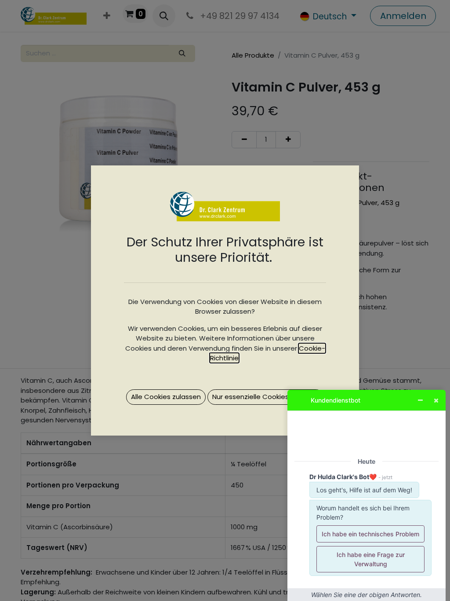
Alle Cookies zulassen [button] (166, 396)
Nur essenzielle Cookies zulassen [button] (265, 396)
